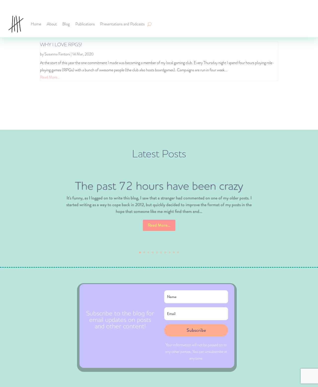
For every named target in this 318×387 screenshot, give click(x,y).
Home (36, 24)
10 (178, 252)
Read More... (50, 77)
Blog (66, 24)
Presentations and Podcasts (122, 24)
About (52, 24)
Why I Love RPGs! (61, 44)
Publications (85, 24)
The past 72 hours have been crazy (159, 186)
